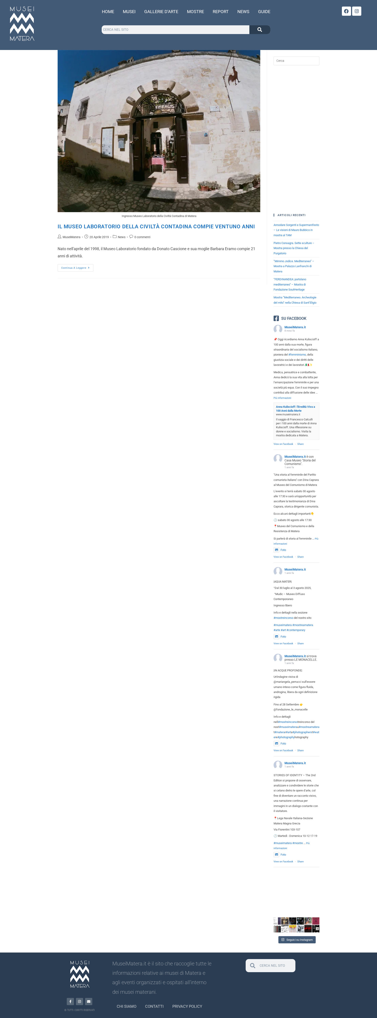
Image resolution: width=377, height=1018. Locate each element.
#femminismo (297, 354)
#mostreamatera (302, 625)
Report (221, 11)
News (243, 11)
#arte (277, 630)
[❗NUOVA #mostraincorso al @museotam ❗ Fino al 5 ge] (308, 921)
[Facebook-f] (70, 1001)
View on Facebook (283, 444)
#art (283, 630)
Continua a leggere (77, 266)
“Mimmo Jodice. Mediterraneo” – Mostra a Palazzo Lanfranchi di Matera (294, 266)
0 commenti (142, 237)
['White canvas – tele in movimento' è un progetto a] (284, 928)
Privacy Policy (187, 1006)
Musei (129, 11)
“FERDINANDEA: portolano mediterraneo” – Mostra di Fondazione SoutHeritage (290, 284)
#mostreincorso (283, 617)
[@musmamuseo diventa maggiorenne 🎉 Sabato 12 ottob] (292, 921)
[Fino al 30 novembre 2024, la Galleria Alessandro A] (284, 921)
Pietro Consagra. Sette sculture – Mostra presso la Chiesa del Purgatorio (294, 248)
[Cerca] (259, 29)
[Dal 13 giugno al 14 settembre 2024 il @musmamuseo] (308, 928)
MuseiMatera (72, 237)
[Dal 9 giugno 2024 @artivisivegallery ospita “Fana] (315, 928)
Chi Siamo (126, 1006)
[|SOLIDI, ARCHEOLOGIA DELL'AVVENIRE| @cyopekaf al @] (300, 921)
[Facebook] (346, 11)
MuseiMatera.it (295, 327)
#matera (279, 732)
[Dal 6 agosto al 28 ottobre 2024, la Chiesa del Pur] (315, 921)
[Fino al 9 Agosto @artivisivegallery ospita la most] (277, 928)
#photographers (302, 732)
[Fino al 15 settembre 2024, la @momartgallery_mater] (292, 928)
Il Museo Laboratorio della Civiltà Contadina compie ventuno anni (156, 227)
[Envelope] (88, 1001)
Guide (264, 11)
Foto (283, 550)
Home (108, 11)
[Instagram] (356, 11)
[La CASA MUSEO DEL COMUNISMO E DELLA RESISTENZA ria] (300, 928)
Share (300, 444)
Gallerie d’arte (161, 11)
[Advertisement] (296, 139)
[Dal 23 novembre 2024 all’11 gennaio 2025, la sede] (277, 921)
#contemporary (295, 630)
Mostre (195, 11)
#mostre (297, 843)
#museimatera (283, 625)
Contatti (154, 1006)
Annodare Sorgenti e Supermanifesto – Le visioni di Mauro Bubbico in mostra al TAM (296, 230)
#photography (286, 737)
